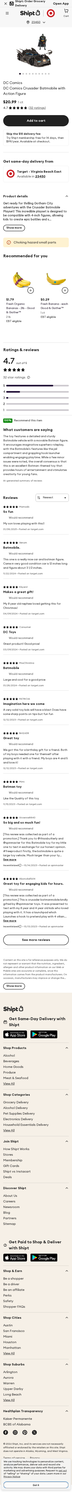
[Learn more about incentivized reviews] (20, 865)
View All (9, 1083)
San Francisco (14, 1331)
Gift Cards (11, 1166)
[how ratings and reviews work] (28, 377)
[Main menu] (7, 13)
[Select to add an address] (37, 13)
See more (9, 859)
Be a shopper (13, 1278)
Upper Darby (13, 1389)
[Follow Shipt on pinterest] (24, 1433)
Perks (7, 1295)
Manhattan (12, 1347)
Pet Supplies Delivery (19, 1113)
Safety (8, 1301)
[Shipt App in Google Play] (43, 1034)
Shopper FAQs (14, 1306)
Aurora (8, 1377)
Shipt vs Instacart (17, 1171)
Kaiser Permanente (17, 1418)
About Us (10, 1195)
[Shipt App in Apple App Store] (15, 1034)
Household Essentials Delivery (26, 1124)
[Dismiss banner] (5, 3)
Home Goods (13, 1066)
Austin (8, 1325)
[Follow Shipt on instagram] (15, 1433)
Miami (7, 1336)
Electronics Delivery (18, 1119)
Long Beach (12, 1394)
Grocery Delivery (16, 1102)
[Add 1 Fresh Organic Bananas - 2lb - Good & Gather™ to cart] (30, 290)
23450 (40, 176)
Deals (7, 1177)
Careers (9, 1201)
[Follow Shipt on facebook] (5, 1433)
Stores (8, 1154)
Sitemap (9, 1223)
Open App (61, 3)
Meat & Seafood (15, 1078)
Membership (12, 1160)
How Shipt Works (16, 1149)
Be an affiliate (13, 1289)
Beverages (11, 1061)
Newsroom (11, 1207)
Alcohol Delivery (15, 1108)
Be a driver (11, 1284)
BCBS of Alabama (16, 1424)
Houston (9, 1342)
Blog (6, 1212)
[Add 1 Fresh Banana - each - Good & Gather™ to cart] (65, 290)
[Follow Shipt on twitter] (34, 1433)
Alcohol (9, 1055)
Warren (8, 1383)
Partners (9, 1218)
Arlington (10, 1372)
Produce (9, 1072)
